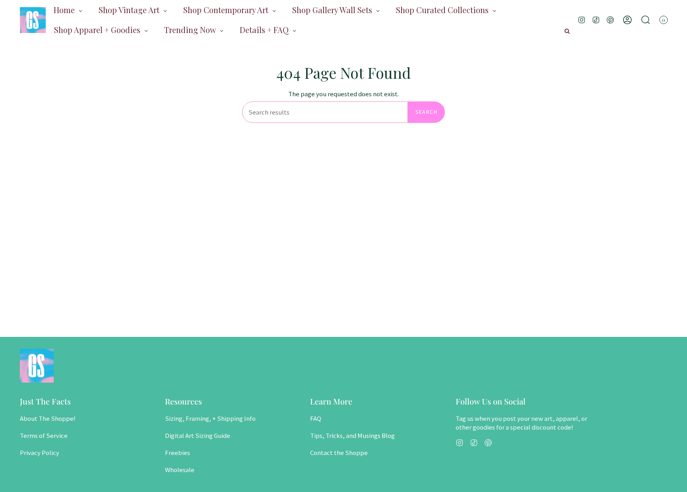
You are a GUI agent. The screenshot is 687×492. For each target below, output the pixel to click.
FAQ (315, 418)
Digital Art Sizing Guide (197, 435)
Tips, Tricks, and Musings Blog (352, 435)
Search (426, 111)
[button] (646, 20)
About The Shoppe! (48, 418)
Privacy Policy (39, 452)
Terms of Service (44, 435)
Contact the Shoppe (339, 452)
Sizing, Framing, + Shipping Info (210, 418)
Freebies (177, 452)
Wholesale (179, 469)
